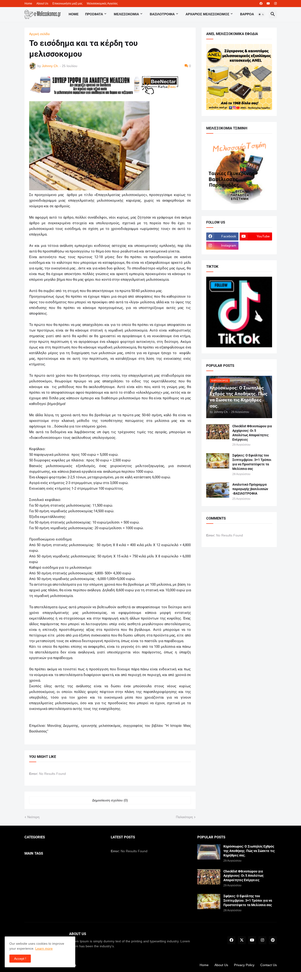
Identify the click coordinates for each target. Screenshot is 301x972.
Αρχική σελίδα (39, 34)
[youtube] (268, 3)
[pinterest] (273, 940)
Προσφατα (94, 14)
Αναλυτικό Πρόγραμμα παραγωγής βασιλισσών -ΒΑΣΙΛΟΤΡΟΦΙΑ (250, 489)
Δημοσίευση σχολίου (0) (110, 800)
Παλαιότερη (184, 817)
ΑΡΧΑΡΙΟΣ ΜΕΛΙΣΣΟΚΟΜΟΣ (207, 14)
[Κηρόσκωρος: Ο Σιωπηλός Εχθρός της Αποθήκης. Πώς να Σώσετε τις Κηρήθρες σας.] (208, 852)
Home (28, 3)
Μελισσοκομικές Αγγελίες (102, 3)
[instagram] (275, 3)
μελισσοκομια (126, 14)
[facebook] (261, 3)
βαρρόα (247, 14)
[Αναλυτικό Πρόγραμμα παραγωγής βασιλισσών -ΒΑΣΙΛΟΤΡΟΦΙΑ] (217, 490)
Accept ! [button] (20, 958)
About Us (42, 3)
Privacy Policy (244, 965)
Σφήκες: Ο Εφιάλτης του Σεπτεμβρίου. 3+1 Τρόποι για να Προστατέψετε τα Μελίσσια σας (251, 462)
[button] (261, 14)
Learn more (44, 948)
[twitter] (242, 940)
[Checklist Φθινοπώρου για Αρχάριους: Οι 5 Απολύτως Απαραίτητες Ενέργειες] (217, 431)
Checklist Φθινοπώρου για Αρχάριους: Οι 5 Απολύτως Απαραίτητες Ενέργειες (252, 432)
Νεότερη (33, 817)
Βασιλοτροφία (162, 14)
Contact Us (268, 965)
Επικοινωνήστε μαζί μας (67, 3)
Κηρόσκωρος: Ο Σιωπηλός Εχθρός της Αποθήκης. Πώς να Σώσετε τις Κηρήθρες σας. (249, 850)
